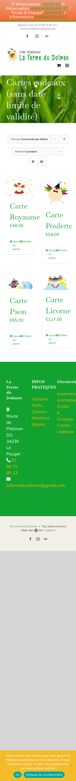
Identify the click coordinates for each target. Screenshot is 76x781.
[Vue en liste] (41, 162)
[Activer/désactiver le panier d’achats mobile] (59, 65)
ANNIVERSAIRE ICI (49, 8)
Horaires (40, 399)
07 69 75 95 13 (12, 466)
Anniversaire (63, 393)
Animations (63, 400)
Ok (17, 774)
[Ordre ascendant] (64, 139)
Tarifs (37, 405)
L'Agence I (49, 530)
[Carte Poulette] (55, 192)
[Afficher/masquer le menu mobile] (67, 65)
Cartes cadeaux (63, 428)
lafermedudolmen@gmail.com (38, 28)
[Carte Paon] (20, 281)
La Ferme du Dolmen (25, 526)
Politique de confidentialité (44, 774)
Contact (39, 411)
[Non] (71, 766)
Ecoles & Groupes (63, 413)
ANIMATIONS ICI (51, 16)
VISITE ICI (51, 4)
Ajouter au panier (16, 245)
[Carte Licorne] (55, 281)
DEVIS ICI (54, 12)
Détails (26, 241)
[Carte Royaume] (20, 187)
